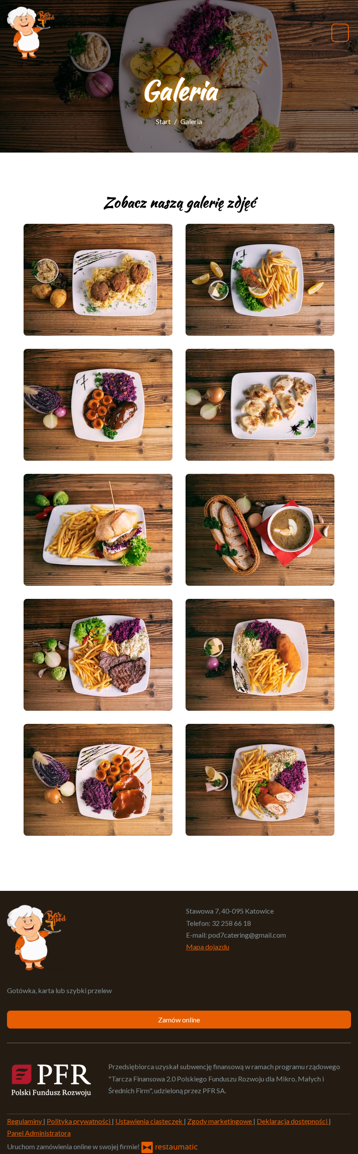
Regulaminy (25, 1121)
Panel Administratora (39, 1133)
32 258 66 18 (231, 923)
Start (163, 121)
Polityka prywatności (79, 1121)
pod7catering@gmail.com (247, 935)
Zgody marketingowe (220, 1121)
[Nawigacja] (340, 33)
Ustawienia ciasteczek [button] (149, 1121)
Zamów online (179, 1019)
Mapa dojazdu (207, 946)
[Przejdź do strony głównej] (31, 33)
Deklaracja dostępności (293, 1121)
